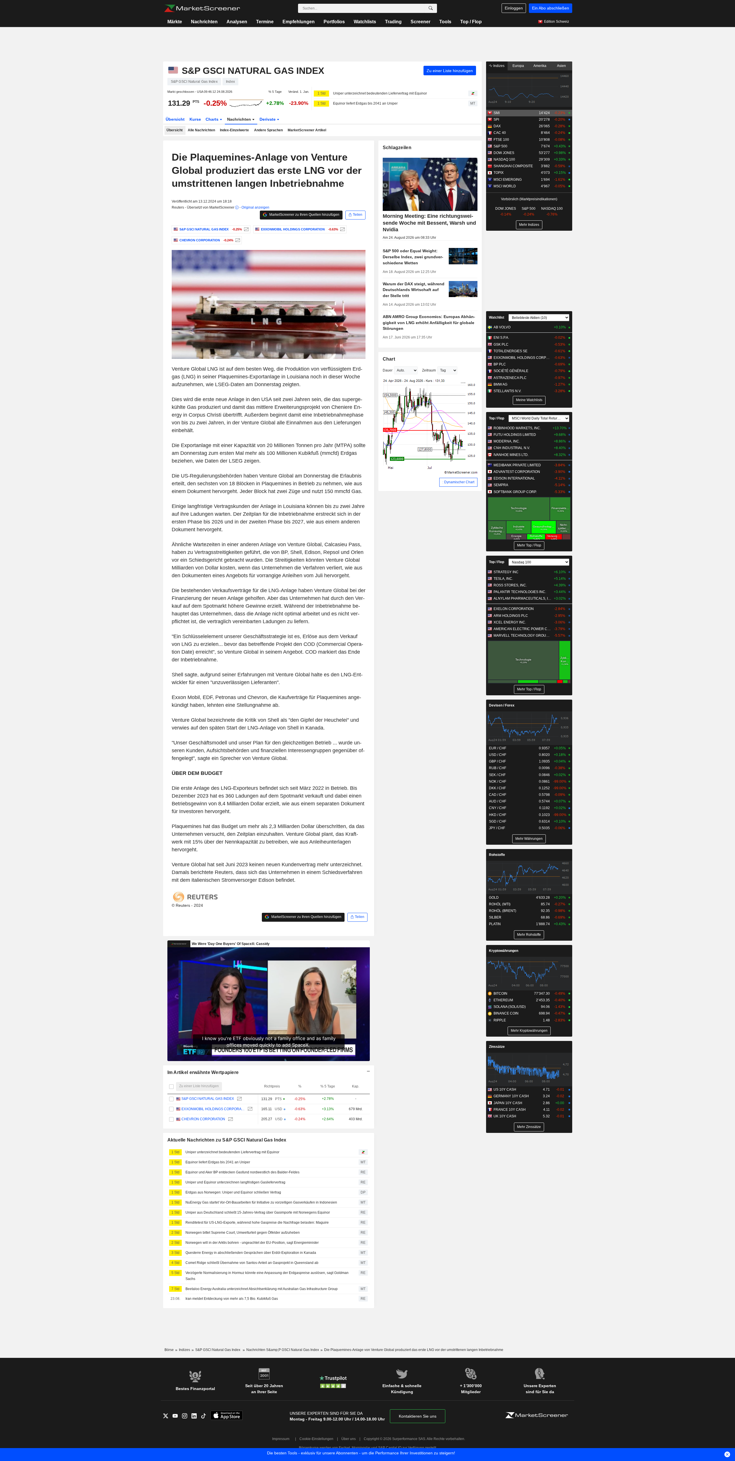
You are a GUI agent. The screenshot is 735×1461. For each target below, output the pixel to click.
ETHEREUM (503, 1000)
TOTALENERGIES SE (510, 351)
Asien (561, 66)
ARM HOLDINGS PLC (511, 616)
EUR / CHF (497, 748)
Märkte (174, 21)
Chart (389, 359)
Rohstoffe (497, 855)
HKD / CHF (497, 815)
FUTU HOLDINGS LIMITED (515, 435)
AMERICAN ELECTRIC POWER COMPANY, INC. (522, 629)
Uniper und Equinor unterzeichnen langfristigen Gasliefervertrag (235, 1182)
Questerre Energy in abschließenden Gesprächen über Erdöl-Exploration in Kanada (250, 1253)
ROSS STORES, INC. (510, 585)
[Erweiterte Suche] (430, 8)
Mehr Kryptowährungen (529, 1031)
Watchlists (365, 21)
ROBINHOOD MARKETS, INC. (517, 428)
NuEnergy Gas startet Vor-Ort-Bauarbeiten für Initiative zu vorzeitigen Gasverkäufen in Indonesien (261, 1202)
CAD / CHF (497, 795)
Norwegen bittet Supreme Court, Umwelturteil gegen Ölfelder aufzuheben (242, 1233)
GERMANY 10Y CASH (511, 1096)
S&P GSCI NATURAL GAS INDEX (207, 1099)
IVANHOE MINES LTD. (511, 455)
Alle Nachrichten (201, 130)
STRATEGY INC (506, 572)
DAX (497, 126)
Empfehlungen (299, 21)
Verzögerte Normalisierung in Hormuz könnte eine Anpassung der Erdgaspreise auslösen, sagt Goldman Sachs (267, 1276)
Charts (213, 119)
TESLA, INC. (503, 579)
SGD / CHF (497, 821)
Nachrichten (204, 21)
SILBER (495, 917)
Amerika (539, 66)
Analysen (237, 21)
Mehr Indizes (529, 225)
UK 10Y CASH (505, 1116)
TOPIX (499, 173)
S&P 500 (500, 146)
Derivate (268, 119)
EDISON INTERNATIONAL (514, 478)
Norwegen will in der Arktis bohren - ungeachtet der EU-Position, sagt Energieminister (252, 1243)
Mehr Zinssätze (529, 1127)
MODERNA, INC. (507, 441)
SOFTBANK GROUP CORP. (515, 492)
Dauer (387, 370)
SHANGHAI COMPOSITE (513, 166)
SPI (496, 120)
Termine (265, 21)
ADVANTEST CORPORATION (517, 472)
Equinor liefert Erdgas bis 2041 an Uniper (365, 103)
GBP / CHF (497, 761)
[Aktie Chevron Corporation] (237, 240)
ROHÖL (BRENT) (502, 911)
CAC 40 (500, 133)
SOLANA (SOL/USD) (510, 1007)
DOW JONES (504, 153)
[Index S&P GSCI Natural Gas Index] (246, 229)
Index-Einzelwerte (234, 130)
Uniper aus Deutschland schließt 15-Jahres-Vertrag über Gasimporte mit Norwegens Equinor (257, 1212)
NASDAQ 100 (504, 159)
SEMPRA (501, 485)
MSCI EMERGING (508, 180)
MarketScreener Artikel (307, 130)
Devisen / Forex (501, 705)
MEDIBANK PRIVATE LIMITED (517, 465)
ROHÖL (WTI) (499, 904)
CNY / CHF (497, 808)
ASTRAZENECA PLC (510, 378)
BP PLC (500, 364)
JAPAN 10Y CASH (508, 1103)
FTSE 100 (501, 140)
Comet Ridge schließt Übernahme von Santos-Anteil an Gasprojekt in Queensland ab (251, 1263)
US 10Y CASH (505, 1089)
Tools (445, 21)
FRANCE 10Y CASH (510, 1110)
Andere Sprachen (268, 130)
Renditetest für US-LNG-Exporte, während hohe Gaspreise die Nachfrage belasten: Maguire (257, 1223)
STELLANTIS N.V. (507, 391)
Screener (420, 21)
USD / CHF (497, 755)
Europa (518, 66)
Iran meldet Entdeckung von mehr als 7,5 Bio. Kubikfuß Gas (231, 1299)
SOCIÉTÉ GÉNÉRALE (511, 371)
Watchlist (496, 317)
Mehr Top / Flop (529, 545)
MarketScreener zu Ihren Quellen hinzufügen (303, 215)
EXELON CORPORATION (514, 609)
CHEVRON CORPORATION (203, 1119)
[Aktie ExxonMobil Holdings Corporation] (342, 229)
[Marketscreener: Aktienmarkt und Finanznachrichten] (202, 8)
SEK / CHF (497, 775)
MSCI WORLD (505, 186)
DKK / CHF (497, 788)
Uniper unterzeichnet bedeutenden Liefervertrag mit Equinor (380, 93)
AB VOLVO (502, 327)
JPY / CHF (497, 828)
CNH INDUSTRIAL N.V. (512, 448)
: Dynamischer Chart (458, 482)
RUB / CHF (497, 768)
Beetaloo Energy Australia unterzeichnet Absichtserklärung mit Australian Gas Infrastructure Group (261, 1289)
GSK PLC (501, 344)
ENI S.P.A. (501, 338)
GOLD (494, 898)
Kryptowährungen (503, 951)
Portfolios (334, 21)
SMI (497, 113)
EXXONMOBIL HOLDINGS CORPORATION (213, 1109)
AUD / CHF (497, 801)
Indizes (498, 66)
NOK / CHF (497, 781)
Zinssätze (497, 1047)
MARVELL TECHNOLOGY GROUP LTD (522, 636)
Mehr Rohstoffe (529, 935)
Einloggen (514, 8)
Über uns (348, 1439)
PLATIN (495, 924)
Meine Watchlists (529, 400)
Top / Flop (471, 21)
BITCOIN (500, 994)
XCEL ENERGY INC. (510, 622)
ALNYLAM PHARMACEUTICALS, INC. (522, 598)
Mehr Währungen (529, 839)
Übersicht (175, 119)
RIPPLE (500, 1020)
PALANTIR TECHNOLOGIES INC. (520, 592)
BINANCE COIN (506, 1013)
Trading (393, 21)
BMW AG (500, 384)
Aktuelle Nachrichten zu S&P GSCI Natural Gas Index (227, 1139)
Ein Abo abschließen (550, 8)
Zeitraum (429, 370)
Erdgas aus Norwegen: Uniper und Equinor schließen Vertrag (233, 1192)
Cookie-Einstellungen (316, 1439)
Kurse (195, 119)
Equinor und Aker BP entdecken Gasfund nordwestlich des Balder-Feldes (242, 1172)
